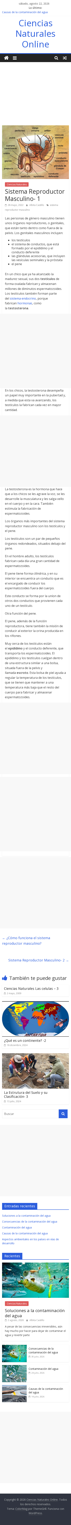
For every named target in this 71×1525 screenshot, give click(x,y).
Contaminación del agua (17, 1227)
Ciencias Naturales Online (35, 33)
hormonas (24, 303)
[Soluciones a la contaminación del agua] (35, 1264)
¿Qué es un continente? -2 (25, 1040)
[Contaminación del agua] (14, 1367)
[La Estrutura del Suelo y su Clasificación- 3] (35, 1055)
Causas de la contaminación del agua (25, 12)
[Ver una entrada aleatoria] (65, 58)
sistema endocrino (23, 298)
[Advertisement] (35, 91)
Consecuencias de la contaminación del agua (29, 1221)
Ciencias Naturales (17, 184)
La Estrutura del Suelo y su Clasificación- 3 (26, 1094)
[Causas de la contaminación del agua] (14, 1387)
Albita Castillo (37, 205)
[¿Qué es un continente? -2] (35, 1003)
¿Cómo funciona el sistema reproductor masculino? (26, 941)
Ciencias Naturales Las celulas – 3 (31, 988)
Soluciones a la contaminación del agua (26, 1215)
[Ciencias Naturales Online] (6, 58)
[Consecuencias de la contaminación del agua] (14, 1347)
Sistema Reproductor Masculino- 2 (38, 960)
